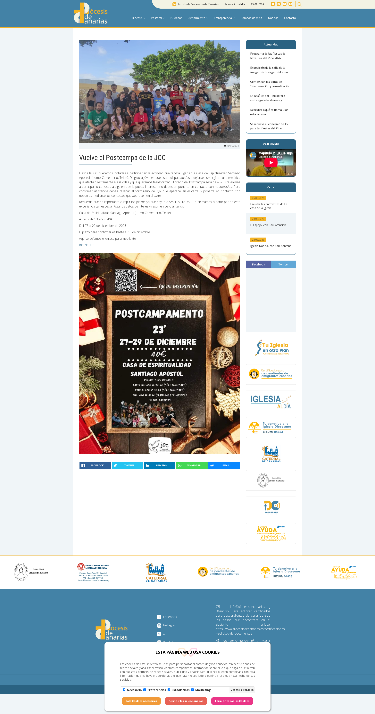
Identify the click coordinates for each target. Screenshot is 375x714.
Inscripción (86, 245)
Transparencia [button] (223, 18)
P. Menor (176, 18)
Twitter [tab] (283, 264)
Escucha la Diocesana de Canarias (198, 4)
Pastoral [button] (156, 18)
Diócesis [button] (137, 18)
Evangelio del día (235, 4)
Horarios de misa (251, 18)
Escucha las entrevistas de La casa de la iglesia (268, 206)
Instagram (169, 625)
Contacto (290, 18)
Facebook (169, 617)
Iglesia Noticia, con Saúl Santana (270, 246)
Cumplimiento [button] (196, 18)
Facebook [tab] (258, 264)
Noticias (273, 18)
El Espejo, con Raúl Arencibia (268, 225)
